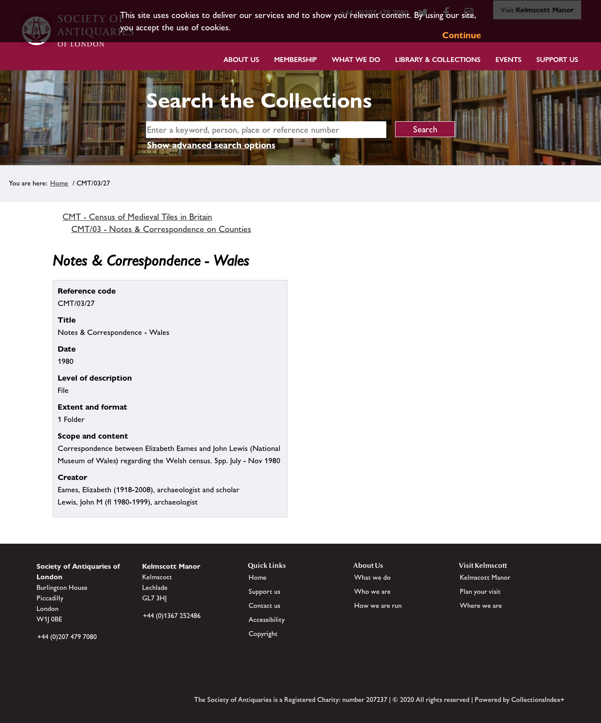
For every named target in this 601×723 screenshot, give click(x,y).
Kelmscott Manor (485, 577)
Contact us (264, 605)
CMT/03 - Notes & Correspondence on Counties (161, 229)
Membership (295, 59)
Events (508, 59)
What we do (356, 59)
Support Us (557, 59)
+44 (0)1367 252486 (172, 615)
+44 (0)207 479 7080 (67, 636)
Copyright (263, 633)
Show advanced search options (211, 145)
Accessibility (267, 619)
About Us (241, 59)
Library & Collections (437, 59)
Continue (461, 35)
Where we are (481, 605)
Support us (264, 591)
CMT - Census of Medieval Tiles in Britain (137, 216)
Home (59, 183)
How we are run (378, 605)
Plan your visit (480, 591)
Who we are (372, 591)
